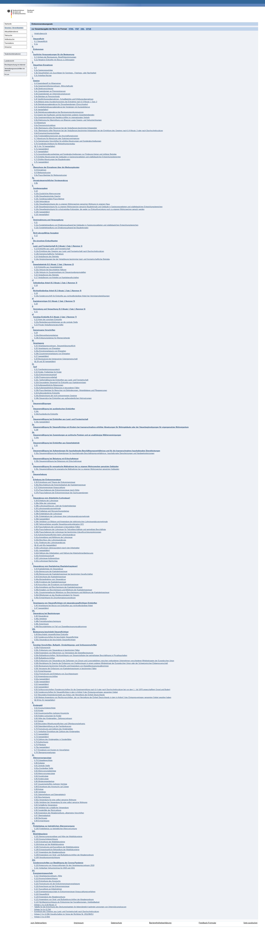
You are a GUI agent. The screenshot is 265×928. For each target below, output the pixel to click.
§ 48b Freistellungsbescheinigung (47, 621)
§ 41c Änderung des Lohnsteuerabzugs (49, 543)
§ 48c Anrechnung (41, 624)
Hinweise (8, 47)
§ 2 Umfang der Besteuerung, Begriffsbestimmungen (55, 57)
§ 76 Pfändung (40, 745)
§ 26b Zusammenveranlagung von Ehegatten (52, 354)
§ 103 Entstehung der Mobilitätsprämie (49, 842)
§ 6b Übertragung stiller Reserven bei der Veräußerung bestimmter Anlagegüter (65, 128)
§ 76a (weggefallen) (42, 747)
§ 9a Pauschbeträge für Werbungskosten (50, 175)
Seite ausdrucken (250, 923)
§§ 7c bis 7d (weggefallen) (44, 146)
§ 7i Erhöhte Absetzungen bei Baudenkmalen (52, 159)
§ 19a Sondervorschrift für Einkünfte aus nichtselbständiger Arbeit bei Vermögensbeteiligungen (72, 296)
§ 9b (36, 183)
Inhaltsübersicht (40, 33)
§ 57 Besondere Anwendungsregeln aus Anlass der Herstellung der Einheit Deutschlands (69, 695)
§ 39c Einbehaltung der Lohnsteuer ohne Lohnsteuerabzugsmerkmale (61, 516)
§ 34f (36, 430)
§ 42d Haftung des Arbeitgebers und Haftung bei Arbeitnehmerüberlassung (63, 553)
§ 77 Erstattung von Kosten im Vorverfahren (51, 750)
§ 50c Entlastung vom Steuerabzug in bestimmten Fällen (57, 650)
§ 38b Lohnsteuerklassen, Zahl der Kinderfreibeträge (55, 506)
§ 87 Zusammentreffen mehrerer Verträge (50, 784)
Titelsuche (8, 35)
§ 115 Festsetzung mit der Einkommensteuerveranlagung (57, 884)
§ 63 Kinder (38, 711)
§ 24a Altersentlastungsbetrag (46, 335)
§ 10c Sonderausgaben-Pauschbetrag (49, 199)
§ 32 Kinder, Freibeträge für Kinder (48, 372)
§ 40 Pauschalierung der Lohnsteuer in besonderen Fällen (57, 527)
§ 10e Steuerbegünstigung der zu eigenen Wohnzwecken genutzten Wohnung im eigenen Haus (72, 204)
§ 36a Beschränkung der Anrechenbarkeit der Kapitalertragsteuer (60, 485)
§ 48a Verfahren (40, 619)
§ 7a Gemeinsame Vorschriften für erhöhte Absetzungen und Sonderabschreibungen (67, 141)
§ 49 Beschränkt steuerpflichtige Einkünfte (51, 634)
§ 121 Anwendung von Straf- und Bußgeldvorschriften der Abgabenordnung (64, 899)
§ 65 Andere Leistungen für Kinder (47, 716)
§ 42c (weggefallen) (42, 550)
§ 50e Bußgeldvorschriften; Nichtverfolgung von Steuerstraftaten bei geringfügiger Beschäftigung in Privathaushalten (80, 655)
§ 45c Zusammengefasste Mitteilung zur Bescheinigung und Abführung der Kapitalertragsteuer (71, 592)
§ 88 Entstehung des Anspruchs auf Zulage (51, 787)
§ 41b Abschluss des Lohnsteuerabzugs (50, 540)
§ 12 (36, 236)
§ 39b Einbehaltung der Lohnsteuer (48, 514)
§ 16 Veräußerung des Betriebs (46, 275)
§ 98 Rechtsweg (40, 818)
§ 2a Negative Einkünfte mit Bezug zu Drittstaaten (54, 60)
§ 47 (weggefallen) (41, 608)
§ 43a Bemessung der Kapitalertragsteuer (50, 571)
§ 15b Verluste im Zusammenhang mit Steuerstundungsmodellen (60, 272)
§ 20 (36, 304)
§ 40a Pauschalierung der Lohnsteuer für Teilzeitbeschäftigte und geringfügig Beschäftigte (70, 529)
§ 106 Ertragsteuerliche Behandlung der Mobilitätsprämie (56, 850)
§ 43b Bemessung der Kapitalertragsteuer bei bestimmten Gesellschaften (63, 574)
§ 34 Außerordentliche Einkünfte (47, 393)
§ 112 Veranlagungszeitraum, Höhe (48, 876)
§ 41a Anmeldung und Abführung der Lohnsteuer (53, 537)
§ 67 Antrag (38, 721)
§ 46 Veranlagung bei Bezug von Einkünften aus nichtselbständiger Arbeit (63, 606)
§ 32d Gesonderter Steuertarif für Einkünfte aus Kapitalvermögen (60, 382)
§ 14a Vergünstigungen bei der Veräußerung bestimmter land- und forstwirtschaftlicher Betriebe (72, 259)
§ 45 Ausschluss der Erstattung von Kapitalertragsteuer (56, 585)
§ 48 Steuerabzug (41, 616)
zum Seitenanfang (39, 923)
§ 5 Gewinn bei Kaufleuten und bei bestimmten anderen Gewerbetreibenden (64, 115)
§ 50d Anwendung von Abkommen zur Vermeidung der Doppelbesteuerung (63, 653)
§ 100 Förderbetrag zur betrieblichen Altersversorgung (55, 829)
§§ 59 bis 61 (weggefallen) (44, 700)
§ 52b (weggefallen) (42, 682)
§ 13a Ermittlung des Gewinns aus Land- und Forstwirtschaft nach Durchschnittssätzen (69, 251)
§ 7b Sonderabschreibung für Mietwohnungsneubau (54, 144)
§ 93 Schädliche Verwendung (45, 805)
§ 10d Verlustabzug (42, 201)
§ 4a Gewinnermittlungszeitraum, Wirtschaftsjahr (53, 86)
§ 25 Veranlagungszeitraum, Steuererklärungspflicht (54, 346)
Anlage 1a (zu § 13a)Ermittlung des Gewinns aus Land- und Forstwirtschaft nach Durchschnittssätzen (66, 910)
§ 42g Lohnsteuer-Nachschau (46, 561)
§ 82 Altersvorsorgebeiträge (45, 771)
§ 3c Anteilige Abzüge (42, 75)
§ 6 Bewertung (40, 123)
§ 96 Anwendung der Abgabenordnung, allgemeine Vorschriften (59, 813)
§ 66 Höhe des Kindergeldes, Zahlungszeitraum (53, 718)
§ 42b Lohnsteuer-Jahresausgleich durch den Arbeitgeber (57, 548)
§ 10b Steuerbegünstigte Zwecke (47, 196)
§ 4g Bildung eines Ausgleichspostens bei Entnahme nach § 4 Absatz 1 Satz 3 (65, 102)
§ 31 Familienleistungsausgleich (47, 369)
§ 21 (36, 312)
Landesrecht (9, 61)
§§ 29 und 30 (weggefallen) (45, 361)
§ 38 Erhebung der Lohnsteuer (46, 501)
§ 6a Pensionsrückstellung (44, 125)
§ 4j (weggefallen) (41, 110)
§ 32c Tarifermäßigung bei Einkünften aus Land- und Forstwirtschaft (61, 380)
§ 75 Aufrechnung (41, 742)
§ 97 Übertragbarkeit (42, 815)
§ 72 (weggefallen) (41, 734)
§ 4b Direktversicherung (43, 89)
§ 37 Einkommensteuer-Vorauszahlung (49, 487)
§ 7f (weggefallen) (41, 152)
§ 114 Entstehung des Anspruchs (47, 881)
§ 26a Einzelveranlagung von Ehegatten (50, 351)
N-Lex (7, 74)
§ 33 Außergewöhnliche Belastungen (48, 385)
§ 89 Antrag (38, 789)
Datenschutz (116, 923)
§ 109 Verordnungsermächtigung (47, 857)
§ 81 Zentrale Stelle (42, 766)
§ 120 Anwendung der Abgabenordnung (49, 897)
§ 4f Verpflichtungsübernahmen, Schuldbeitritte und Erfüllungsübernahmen (63, 99)
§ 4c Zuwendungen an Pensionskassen (50, 91)
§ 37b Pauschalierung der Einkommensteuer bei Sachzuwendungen (61, 493)
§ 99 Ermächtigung (41, 821)
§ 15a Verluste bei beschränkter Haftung (50, 270)
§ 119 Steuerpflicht (41, 894)
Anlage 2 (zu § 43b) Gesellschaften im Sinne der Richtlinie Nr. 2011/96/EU (63, 914)
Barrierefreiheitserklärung (160, 923)
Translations (9, 43)
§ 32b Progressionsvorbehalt (45, 377)
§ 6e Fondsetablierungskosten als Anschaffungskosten (56, 136)
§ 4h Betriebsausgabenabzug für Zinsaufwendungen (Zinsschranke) (61, 104)
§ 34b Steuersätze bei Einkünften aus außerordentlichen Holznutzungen (63, 398)
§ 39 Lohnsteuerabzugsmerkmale (47, 508)
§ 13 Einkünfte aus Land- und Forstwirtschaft (52, 249)
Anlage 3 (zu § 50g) (42, 917)
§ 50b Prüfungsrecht (42, 648)
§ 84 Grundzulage (41, 776)
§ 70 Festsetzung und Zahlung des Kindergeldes (53, 729)
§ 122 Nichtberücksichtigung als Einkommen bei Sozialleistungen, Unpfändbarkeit (67, 902)
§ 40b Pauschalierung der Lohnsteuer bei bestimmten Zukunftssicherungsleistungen (67, 532)
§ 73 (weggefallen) (41, 737)
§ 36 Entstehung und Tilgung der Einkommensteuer (54, 482)
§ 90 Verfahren (40, 792)
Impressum (79, 923)
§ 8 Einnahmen (40, 170)
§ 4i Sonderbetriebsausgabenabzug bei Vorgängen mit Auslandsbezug (62, 107)
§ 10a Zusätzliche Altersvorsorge (47, 194)
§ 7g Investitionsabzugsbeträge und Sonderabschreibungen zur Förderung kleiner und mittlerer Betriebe (75, 154)
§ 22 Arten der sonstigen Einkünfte (48, 319)
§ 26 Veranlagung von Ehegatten (47, 348)
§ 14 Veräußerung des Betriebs (46, 257)
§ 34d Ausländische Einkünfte (46, 414)
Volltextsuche (9, 39)
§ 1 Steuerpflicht (40, 41)
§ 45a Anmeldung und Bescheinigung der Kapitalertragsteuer (58, 587)
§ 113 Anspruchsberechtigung (46, 878)
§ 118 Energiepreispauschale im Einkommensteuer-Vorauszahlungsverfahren (64, 892)
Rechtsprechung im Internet (15, 65)
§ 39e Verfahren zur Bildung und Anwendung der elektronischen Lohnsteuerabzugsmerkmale (71, 522)
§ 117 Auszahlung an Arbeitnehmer (48, 889)
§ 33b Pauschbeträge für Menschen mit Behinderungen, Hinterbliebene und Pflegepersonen (70, 390)
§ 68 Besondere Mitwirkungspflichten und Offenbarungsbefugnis (59, 724)
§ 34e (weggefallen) (42, 422)
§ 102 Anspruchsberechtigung (46, 839)
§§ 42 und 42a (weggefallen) (45, 545)
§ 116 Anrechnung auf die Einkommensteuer (51, 886)
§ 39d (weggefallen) (42, 519)
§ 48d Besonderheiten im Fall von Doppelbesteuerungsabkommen (60, 627)
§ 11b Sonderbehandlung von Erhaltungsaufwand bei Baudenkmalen (61, 228)
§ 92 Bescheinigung (42, 797)
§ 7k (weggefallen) (41, 162)
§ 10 (36, 191)
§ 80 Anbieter (39, 763)
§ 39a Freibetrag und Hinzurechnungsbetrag (51, 511)
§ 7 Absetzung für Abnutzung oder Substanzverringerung (56, 138)
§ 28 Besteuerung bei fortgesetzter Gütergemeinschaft (56, 359)
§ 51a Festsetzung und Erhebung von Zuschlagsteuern (56, 674)
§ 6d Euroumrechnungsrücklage (46, 133)
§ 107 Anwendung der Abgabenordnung (49, 852)
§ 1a (36, 44)
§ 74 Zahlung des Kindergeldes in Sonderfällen (52, 739)
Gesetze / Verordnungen (14, 28)
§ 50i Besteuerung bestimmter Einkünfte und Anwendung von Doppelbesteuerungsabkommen (71, 666)
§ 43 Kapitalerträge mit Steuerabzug (48, 569)
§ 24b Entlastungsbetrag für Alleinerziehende (52, 338)
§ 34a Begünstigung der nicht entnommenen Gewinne (55, 396)
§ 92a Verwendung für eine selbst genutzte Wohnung (55, 800)
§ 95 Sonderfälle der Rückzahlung (47, 810)
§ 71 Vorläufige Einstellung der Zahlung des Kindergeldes (57, 731)
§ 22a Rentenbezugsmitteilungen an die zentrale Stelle (56, 322)
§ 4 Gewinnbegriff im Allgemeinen (47, 83)
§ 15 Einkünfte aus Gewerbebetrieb (48, 267)
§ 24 (36, 333)
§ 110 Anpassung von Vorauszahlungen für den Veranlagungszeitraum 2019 (64, 865)
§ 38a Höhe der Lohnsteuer (45, 503)
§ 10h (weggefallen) (42, 212)
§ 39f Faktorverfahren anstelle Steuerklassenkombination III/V (59, 524)
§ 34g (36, 438)
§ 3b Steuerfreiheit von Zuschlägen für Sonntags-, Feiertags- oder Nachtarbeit (65, 73)
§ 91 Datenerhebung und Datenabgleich (50, 794)
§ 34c (36, 411)
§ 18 (36, 285)
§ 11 (36, 222)
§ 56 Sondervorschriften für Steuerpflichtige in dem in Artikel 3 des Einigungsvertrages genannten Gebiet (76, 692)
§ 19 (36, 293)
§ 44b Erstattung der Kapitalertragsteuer (50, 582)
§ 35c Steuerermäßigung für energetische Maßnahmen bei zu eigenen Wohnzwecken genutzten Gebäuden (76, 469)
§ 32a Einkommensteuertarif (45, 375)
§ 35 (36, 445)
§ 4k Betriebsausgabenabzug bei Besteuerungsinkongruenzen (59, 112)
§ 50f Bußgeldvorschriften (44, 658)
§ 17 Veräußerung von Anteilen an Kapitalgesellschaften (56, 278)
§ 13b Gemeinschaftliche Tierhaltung (48, 254)
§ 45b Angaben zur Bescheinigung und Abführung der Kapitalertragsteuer (63, 590)
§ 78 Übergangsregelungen (44, 752)
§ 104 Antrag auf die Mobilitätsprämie (49, 844)
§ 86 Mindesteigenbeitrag (44, 781)
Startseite (8, 24)
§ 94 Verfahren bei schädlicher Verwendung (51, 808)
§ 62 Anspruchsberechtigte (44, 708)
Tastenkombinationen (13, 54)
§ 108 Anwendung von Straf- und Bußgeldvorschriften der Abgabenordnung (64, 855)
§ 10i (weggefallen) (41, 215)
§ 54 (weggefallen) (41, 687)
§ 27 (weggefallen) (41, 356)
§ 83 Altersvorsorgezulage (44, 773)
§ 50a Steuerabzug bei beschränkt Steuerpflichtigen (54, 640)
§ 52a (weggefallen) (42, 679)
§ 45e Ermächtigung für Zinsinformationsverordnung (54, 598)
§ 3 (35, 68)
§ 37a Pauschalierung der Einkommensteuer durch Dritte (56, 490)
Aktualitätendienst (11, 32)
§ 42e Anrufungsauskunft (44, 556)
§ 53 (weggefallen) (41, 684)
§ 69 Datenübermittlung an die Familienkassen (52, 726)
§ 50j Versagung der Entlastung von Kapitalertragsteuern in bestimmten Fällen (65, 669)
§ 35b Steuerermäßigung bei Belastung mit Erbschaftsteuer (58, 461)
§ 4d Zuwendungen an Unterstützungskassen (52, 94)
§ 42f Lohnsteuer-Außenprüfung (46, 558)
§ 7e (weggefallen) (41, 149)
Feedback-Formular (207, 923)
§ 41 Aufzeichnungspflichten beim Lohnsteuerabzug (54, 535)
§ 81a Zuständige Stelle (43, 768)
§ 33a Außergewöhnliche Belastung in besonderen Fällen (56, 388)
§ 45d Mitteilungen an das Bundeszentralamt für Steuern (56, 595)
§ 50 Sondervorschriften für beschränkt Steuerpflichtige (56, 637)
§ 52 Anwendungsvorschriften (46, 676)
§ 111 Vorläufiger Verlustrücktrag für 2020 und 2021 (54, 868)
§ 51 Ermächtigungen (42, 671)
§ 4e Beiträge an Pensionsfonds (47, 96)
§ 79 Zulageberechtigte (43, 760)
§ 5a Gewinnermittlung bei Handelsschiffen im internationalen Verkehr (62, 117)
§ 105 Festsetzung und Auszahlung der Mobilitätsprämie (56, 847)
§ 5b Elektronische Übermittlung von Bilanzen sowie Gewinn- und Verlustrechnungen (68, 120)
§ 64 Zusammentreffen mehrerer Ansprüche (51, 713)
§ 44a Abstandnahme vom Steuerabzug (50, 579)
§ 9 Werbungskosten (42, 173)
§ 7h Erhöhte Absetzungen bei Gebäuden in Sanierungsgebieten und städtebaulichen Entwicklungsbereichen (77, 157)
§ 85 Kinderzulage (41, 779)
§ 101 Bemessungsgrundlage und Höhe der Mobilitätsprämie (58, 836)
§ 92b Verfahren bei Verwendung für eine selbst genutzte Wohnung (60, 802)
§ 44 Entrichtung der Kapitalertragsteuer (50, 577)
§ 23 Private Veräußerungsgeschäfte (48, 325)
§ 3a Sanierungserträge (43, 70)
